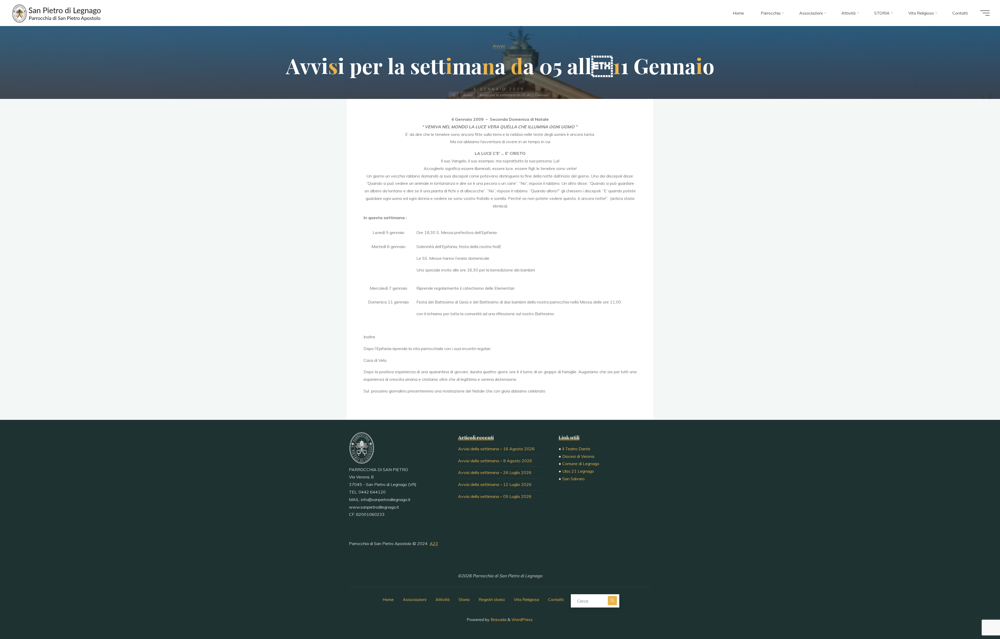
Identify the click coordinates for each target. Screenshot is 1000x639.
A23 (434, 543)
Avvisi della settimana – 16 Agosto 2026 (496, 448)
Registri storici (492, 599)
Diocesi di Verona (578, 456)
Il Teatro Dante (576, 448)
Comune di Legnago (580, 463)
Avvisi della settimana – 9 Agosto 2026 (495, 460)
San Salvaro (573, 478)
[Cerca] (612, 600)
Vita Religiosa (526, 599)
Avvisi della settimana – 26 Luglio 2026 (495, 472)
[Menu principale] (985, 13)
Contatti (556, 599)
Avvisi (499, 46)
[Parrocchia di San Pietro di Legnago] (56, 13)
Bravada (498, 619)
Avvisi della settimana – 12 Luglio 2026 (495, 484)
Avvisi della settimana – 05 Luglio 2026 (495, 496)
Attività (442, 599)
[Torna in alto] (979, 618)
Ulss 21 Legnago (578, 471)
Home (388, 599)
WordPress (522, 619)
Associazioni (414, 599)
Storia (464, 599)
